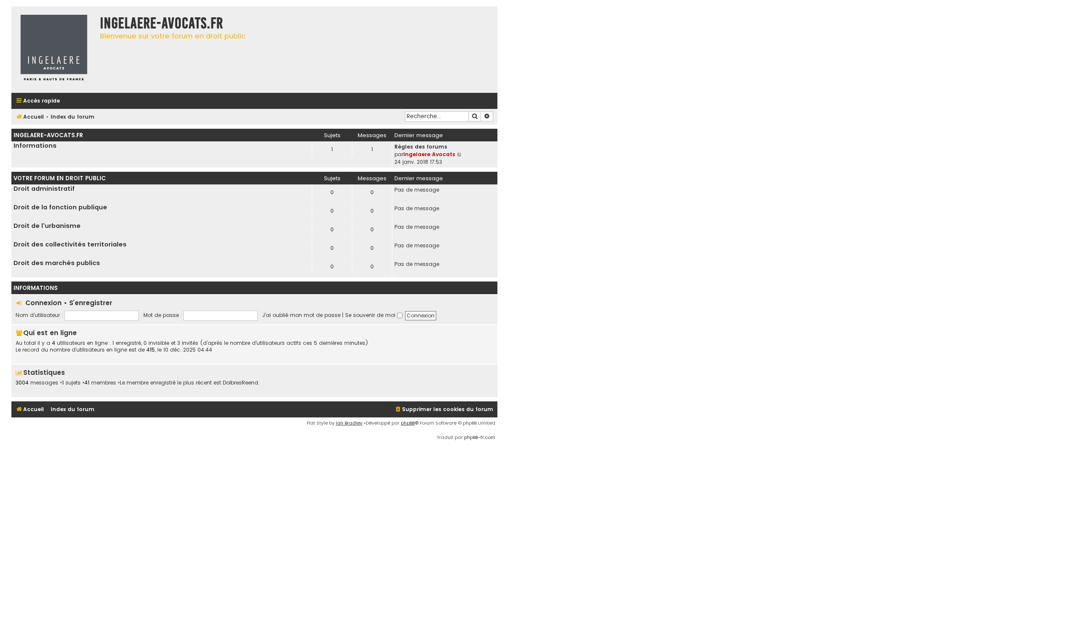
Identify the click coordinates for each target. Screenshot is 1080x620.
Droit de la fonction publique (60, 207)
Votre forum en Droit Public (60, 178)
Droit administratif (44, 188)
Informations (35, 145)
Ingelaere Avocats (429, 154)
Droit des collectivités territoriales (70, 244)
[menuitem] (443, 409)
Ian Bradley (349, 423)
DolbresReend (240, 382)
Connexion (43, 302)
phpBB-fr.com (479, 437)
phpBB (408, 423)
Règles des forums (420, 146)
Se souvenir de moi (371, 315)
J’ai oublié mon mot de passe (301, 315)
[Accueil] (54, 49)
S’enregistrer (90, 302)
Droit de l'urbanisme (47, 226)
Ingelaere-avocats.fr (48, 135)
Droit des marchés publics (57, 263)
